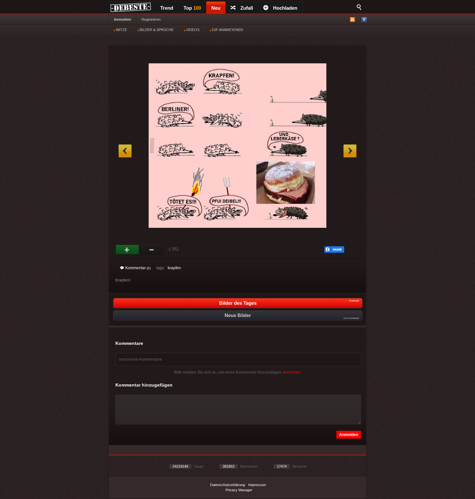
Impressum (257, 485)
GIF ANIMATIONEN (227, 30)
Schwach (152, 250)
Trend (166, 8)
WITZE (121, 30)
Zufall (246, 8)
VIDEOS (192, 30)
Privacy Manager (239, 490)
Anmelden (122, 19)
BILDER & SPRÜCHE (156, 30)
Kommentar (138, 268)
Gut (127, 250)
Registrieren (151, 19)
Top (192, 8)
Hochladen (285, 8)
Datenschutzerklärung (227, 485)
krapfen (174, 268)
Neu (215, 8)
